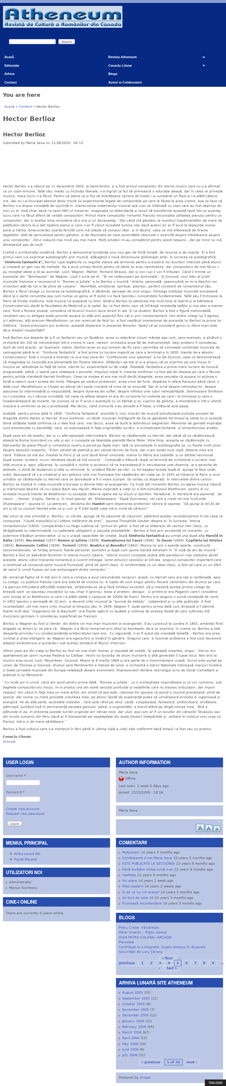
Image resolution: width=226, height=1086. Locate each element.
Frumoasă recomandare (142, 903)
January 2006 (133, 1021)
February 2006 (134, 1027)
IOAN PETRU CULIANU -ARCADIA (145, 937)
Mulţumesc (131, 852)
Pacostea (126, 942)
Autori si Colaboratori (125, 82)
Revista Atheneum (120, 58)
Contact (10, 82)
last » (172, 968)
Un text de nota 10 (137, 898)
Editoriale (11, 65)
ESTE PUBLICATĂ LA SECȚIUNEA (148, 864)
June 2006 (130, 1049)
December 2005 (135, 1015)
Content (25, 107)
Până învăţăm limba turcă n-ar (147, 869)
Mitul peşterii (132, 886)
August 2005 (132, 993)
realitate (129, 875)
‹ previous (151, 1062)
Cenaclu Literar (118, 67)
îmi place (129, 881)
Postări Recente (25, 859)
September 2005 (136, 998)
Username (16, 776)
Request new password (25, 814)
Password (15, 792)
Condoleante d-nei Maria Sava (147, 858)
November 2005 (135, 1010)
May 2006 (130, 1044)
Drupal (145, 1078)
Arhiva (9, 74)
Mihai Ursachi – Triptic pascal (143, 932)
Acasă (9, 57)
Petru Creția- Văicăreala (139, 928)
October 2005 (133, 1004)
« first (167, 958)
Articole (9, 742)
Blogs (112, 74)
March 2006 (132, 1032)
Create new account (22, 809)
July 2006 (129, 1055)
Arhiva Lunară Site (27, 853)
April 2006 (130, 1038)
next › (192, 1062)
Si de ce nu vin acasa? (140, 892)
